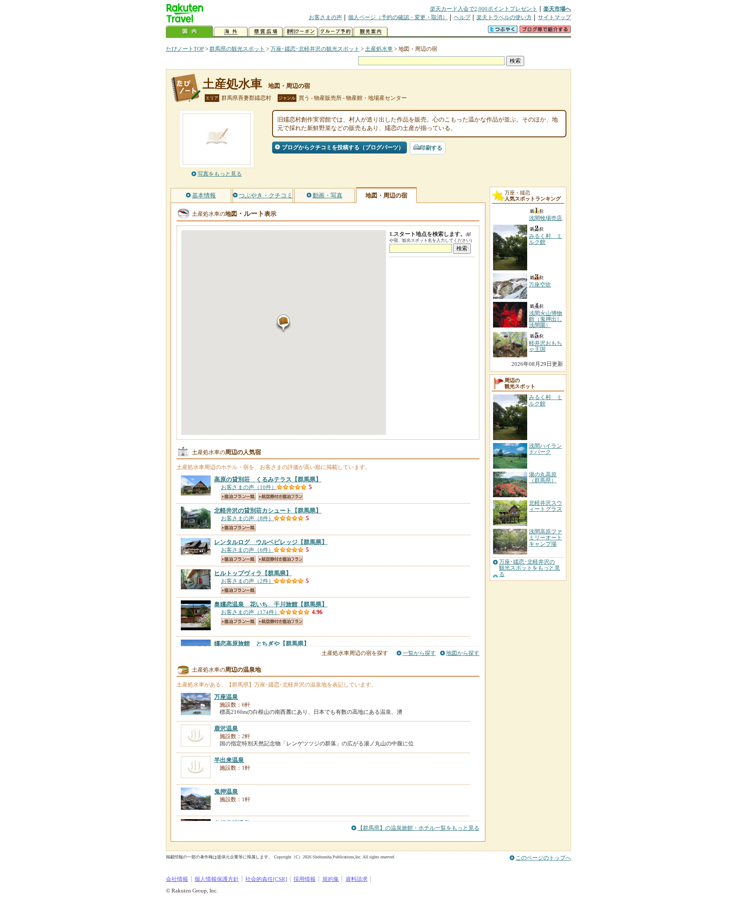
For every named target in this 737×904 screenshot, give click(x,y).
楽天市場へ (557, 9)
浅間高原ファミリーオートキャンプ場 (545, 537)
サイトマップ (554, 17)
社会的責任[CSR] (266, 879)
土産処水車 (379, 49)
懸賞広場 (266, 32)
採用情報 (304, 879)
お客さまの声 (325, 17)
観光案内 (371, 32)
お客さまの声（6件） (247, 550)
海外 (231, 32)
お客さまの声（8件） (247, 518)
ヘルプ (462, 17)
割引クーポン (301, 32)
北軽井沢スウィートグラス (545, 506)
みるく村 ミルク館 (545, 400)
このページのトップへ (543, 858)
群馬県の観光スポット (237, 49)
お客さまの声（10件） (249, 487)
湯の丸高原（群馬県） (543, 477)
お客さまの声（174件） (250, 612)
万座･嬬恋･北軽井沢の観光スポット (315, 49)
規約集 (330, 879)
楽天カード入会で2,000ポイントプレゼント (483, 9)
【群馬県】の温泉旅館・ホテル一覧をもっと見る (418, 828)
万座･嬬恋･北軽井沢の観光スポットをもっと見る (529, 568)
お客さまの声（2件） (247, 581)
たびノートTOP (185, 49)
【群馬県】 (268, 479)
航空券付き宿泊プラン (280, 496)
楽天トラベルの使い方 (504, 17)
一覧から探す (419, 653)
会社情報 (177, 879)
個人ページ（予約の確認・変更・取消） (398, 17)
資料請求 (356, 879)
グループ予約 (336, 32)
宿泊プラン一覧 (238, 496)
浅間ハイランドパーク (545, 449)
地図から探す (462, 653)
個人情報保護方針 (216, 879)
